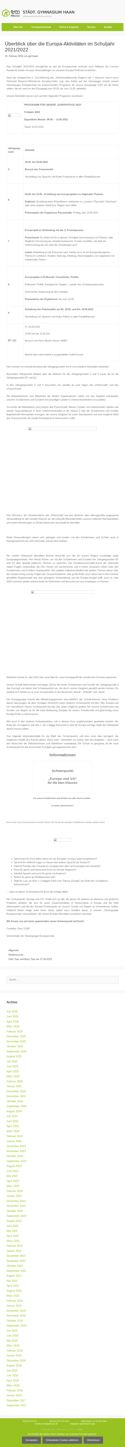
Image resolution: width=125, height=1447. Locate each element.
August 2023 (14, 1166)
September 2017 (16, 1405)
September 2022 (16, 1215)
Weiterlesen (93, 1440)
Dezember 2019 (16, 1310)
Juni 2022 (12, 1225)
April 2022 (13, 1235)
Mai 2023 (12, 1176)
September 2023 (16, 1161)
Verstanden (31, 1440)
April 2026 (13, 1021)
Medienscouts (15, 954)
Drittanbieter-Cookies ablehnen (62, 1440)
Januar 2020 (14, 1305)
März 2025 (13, 1076)
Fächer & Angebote (69, 27)
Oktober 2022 (15, 1211)
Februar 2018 (15, 1390)
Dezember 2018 (16, 1360)
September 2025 (16, 1051)
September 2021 (16, 1270)
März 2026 (13, 1026)
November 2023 (16, 1151)
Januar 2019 (14, 1355)
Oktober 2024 (15, 1101)
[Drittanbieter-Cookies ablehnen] (121, 1438)
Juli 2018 (12, 1370)
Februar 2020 (15, 1300)
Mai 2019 (12, 1340)
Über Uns (18, 27)
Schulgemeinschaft (41, 27)
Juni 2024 (12, 1121)
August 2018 (14, 1365)
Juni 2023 (12, 1171)
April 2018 (13, 1380)
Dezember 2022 (16, 1201)
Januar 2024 (14, 1141)
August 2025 (14, 1056)
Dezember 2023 (16, 1146)
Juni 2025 (12, 1066)
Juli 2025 (12, 1061)
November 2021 (16, 1260)
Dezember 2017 (16, 1400)
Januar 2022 (14, 1250)
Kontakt (108, 27)
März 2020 (13, 1295)
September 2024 (16, 1106)
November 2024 (16, 1096)
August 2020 (14, 1290)
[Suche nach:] (62, 979)
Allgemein (13, 950)
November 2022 (16, 1205)
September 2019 (16, 1325)
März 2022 (13, 1240)
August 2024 (14, 1111)
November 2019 (16, 1315)
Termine (91, 27)
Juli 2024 (12, 1116)
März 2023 (13, 1186)
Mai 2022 (12, 1231)
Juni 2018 (12, 1375)
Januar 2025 (14, 1086)
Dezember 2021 (16, 1255)
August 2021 (14, 1275)
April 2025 (13, 1071)
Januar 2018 (14, 1395)
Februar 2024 (15, 1136)
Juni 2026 (12, 1016)
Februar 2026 (15, 1031)
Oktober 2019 (15, 1320)
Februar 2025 (15, 1081)
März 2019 (13, 1345)
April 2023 (13, 1181)
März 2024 (13, 1131)
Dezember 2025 (16, 1036)
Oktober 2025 (15, 1046)
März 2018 (13, 1385)
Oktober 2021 (15, 1265)
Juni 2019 (12, 1335)
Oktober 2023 (15, 1156)
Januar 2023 (14, 1196)
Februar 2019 (15, 1350)
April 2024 (13, 1126)
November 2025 (16, 1041)
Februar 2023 (15, 1191)
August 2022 (14, 1221)
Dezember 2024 (16, 1091)
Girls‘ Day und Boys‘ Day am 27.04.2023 (30, 959)
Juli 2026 (12, 1011)
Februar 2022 (15, 1245)
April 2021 (13, 1285)
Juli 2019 (12, 1330)
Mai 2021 (12, 1280)
